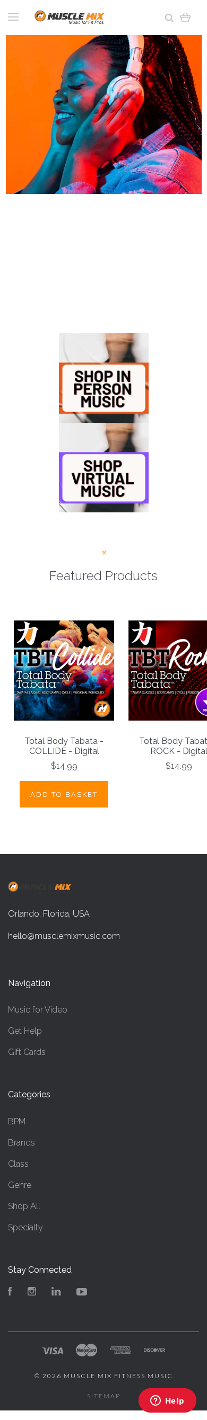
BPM (16, 1121)
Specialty (25, 1227)
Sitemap (103, 1396)
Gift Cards (27, 1052)
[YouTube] (81, 1293)
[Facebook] (10, 1293)
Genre (19, 1185)
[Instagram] (32, 1293)
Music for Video (37, 1010)
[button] (104, 378)
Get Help (25, 1031)
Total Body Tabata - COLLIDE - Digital (64, 746)
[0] (185, 17)
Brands (21, 1143)
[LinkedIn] (56, 1293)
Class (18, 1164)
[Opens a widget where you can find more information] (167, 1401)
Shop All (24, 1206)
